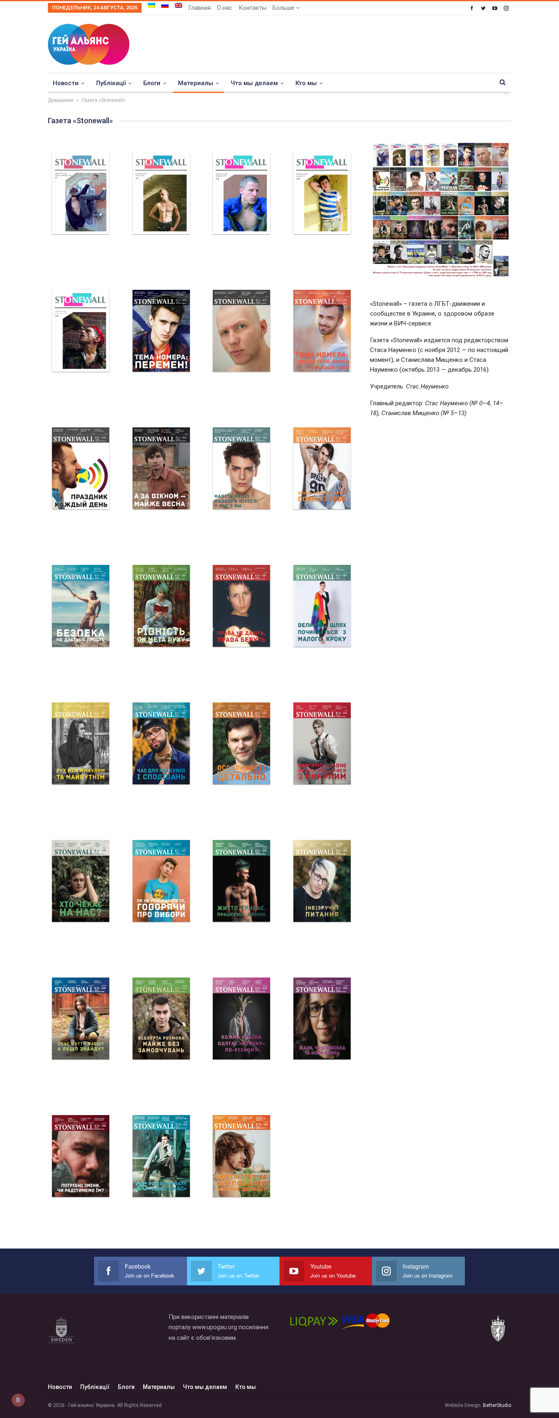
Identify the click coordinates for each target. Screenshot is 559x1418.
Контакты (252, 7)
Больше (284, 7)
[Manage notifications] (18, 1400)
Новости (66, 83)
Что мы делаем (254, 83)
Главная (199, 7)
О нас (224, 7)
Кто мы (306, 83)
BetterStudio (497, 1405)
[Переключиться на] (151, 5)
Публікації (111, 83)
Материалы (195, 83)
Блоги (151, 83)
